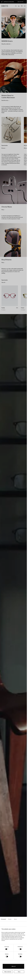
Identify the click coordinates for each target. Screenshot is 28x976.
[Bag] (21, 6)
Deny (19, 971)
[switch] (20, 949)
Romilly (3, 307)
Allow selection (7, 971)
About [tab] (15, 919)
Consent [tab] (3, 919)
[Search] (15, 6)
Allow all (13, 966)
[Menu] (24, 6)
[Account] (18, 6)
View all (3, 282)
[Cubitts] (4, 6)
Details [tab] (9, 919)
